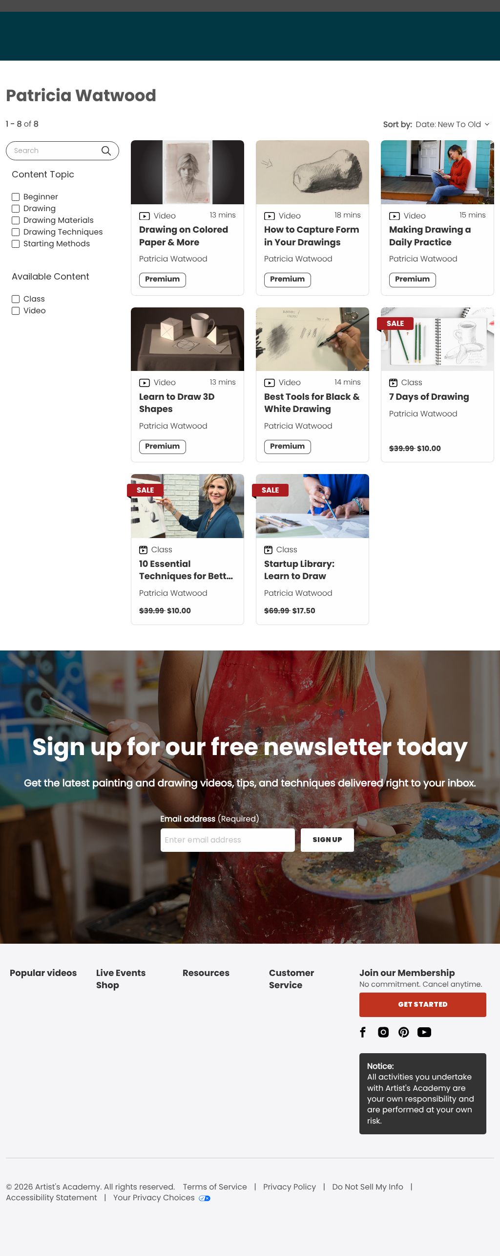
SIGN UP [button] (327, 840)
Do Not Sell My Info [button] (367, 1187)
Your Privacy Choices (154, 1197)
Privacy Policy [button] (289, 1187)
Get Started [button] (423, 1004)
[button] (106, 150)
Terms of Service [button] (215, 1187)
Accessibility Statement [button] (51, 1197)
